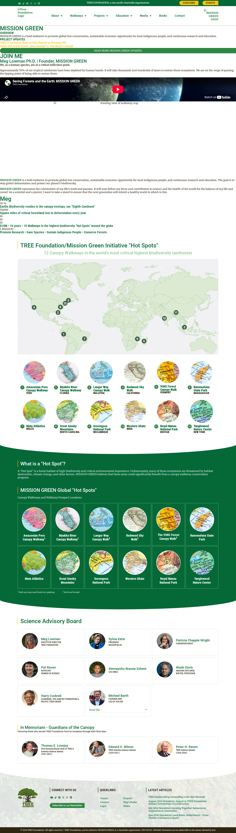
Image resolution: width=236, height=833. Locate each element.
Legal (103, 806)
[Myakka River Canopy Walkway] (58, 312)
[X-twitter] (31, 3)
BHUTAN (164, 432)
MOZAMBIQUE (100, 432)
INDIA (130, 428)
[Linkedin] (39, 3)
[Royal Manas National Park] (176, 312)
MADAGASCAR (201, 393)
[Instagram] (35, 3)
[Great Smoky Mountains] (60, 307)
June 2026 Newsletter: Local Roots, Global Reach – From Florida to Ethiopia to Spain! (179, 816)
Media (144, 15)
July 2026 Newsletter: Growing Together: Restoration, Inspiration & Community (177, 809)
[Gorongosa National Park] (137, 338)
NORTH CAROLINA (69, 432)
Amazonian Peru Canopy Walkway (37, 388)
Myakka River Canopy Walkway (70, 388)
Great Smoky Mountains (68, 427)
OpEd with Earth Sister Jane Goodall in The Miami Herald (36, 46)
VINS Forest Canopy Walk (168, 388)
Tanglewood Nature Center (203, 427)
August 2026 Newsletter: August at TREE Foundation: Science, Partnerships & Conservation (178, 802)
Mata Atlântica (35, 426)
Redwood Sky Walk (135, 388)
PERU (29, 393)
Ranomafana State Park (202, 388)
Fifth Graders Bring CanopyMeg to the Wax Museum (177, 796)
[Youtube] (20, 3)
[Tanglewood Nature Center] (65, 303)
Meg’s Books (130, 802)
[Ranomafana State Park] (144, 341)
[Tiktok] (23, 3)
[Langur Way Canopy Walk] (184, 327)
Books (163, 15)
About (55, 15)
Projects (99, 15)
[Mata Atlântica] (84, 338)
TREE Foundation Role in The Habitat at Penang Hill (33, 42)
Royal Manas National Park (169, 427)
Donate (104, 798)
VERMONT (165, 392)
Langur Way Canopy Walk (101, 388)
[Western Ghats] (165, 318)
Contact (180, 15)
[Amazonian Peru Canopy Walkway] (63, 334)
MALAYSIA (99, 393)
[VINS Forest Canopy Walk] (68, 300)
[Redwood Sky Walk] (34, 307)
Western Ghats (136, 426)
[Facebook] (27, 3)
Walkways (76, 15)
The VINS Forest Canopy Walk (168, 537)
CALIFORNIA (133, 393)
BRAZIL (30, 428)
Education (122, 15)
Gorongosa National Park (102, 427)
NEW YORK (199, 432)
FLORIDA (64, 393)
